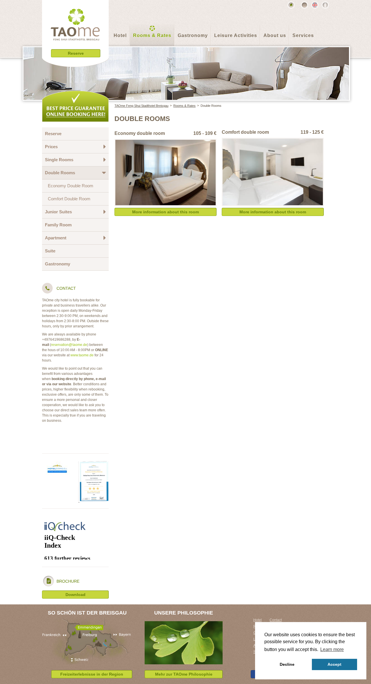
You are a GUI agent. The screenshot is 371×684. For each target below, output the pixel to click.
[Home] (291, 5)
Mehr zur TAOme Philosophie (183, 674)
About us (274, 35)
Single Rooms (59, 159)
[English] (315, 5)
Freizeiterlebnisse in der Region (91, 674)
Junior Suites (58, 211)
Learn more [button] (332, 649)
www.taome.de (82, 355)
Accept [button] (334, 664)
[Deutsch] (304, 5)
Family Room (58, 224)
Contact (276, 620)
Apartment (55, 237)
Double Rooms (211, 105)
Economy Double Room (70, 185)
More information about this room (165, 212)
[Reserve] (75, 62)
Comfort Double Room (69, 198)
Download (76, 594)
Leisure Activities (235, 35)
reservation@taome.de (69, 345)
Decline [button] (287, 664)
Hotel (120, 35)
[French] (325, 5)
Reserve (53, 133)
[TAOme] (75, 29)
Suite (50, 250)
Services (303, 35)
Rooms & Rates (152, 35)
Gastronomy (193, 35)
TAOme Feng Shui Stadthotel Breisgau (141, 105)
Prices (51, 146)
